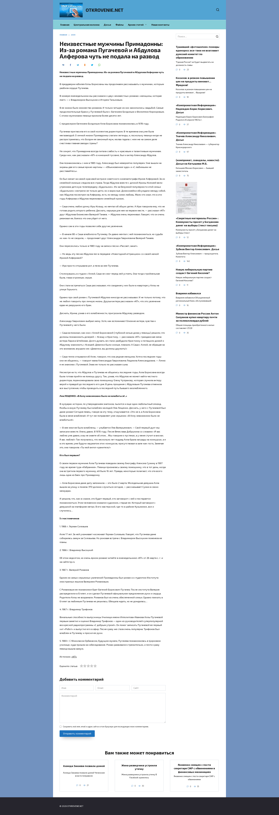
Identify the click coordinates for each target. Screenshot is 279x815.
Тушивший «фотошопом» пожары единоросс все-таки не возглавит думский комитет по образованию (197, 52)
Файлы (120, 24)
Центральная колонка (86, 24)
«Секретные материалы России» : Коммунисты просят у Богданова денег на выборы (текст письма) (197, 222)
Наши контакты (160, 24)
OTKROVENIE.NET (104, 10)
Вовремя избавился (188, 293)
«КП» (74, 656)
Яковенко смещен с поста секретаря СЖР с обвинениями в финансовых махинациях (194, 768)
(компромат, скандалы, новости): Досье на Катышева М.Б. (197, 161)
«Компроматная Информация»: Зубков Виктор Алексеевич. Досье (197, 247)
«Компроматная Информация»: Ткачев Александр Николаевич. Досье (196, 136)
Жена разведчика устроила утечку (139, 767)
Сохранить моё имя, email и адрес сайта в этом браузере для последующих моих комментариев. (106, 726)
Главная (64, 24)
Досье (107, 24)
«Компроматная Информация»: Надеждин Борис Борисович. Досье (196, 109)
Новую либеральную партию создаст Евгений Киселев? (194, 271)
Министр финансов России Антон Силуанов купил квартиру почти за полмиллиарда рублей (197, 317)
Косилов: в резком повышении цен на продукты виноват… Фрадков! (195, 81)
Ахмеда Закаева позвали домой (84, 765)
